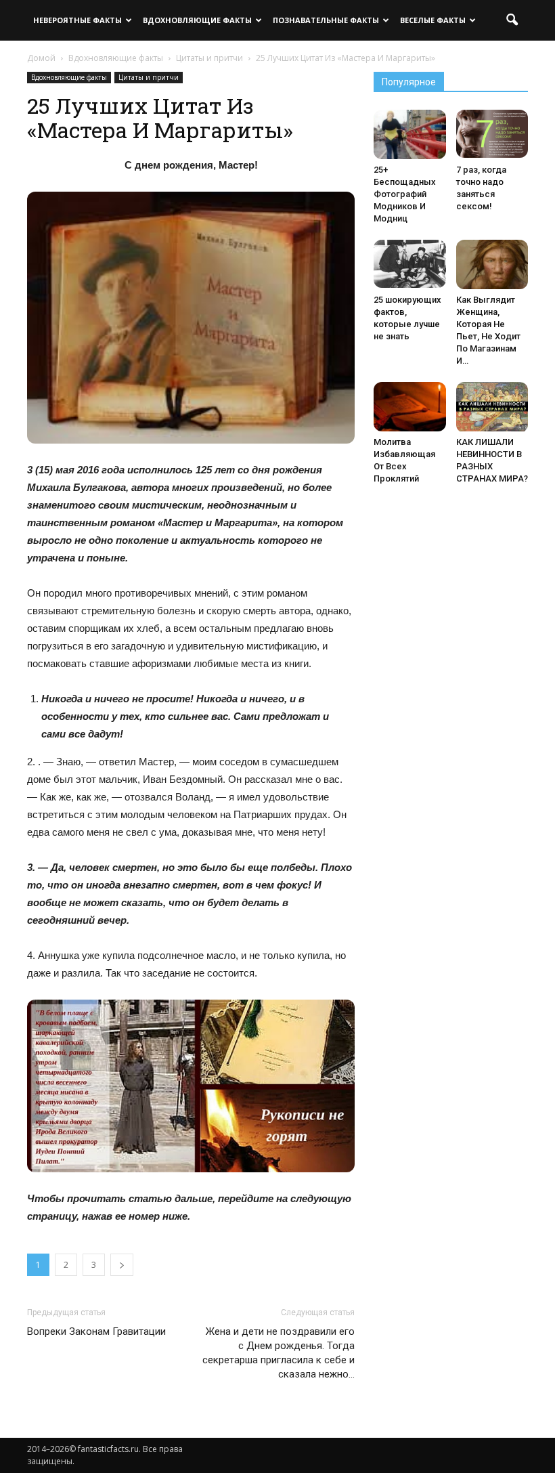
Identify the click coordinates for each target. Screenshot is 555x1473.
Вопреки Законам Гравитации (96, 1331)
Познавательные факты (326, 20)
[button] (511, 20)
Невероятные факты (77, 20)
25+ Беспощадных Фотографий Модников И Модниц (405, 194)
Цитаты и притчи (148, 77)
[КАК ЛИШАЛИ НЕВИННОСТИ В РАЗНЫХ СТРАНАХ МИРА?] (492, 407)
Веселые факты (433, 20)
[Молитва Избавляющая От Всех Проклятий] (410, 406)
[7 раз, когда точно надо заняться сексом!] (492, 134)
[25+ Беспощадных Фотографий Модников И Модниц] (410, 134)
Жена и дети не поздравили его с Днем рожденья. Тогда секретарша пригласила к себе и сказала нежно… (278, 1352)
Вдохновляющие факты (197, 20)
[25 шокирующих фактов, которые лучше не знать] (410, 264)
